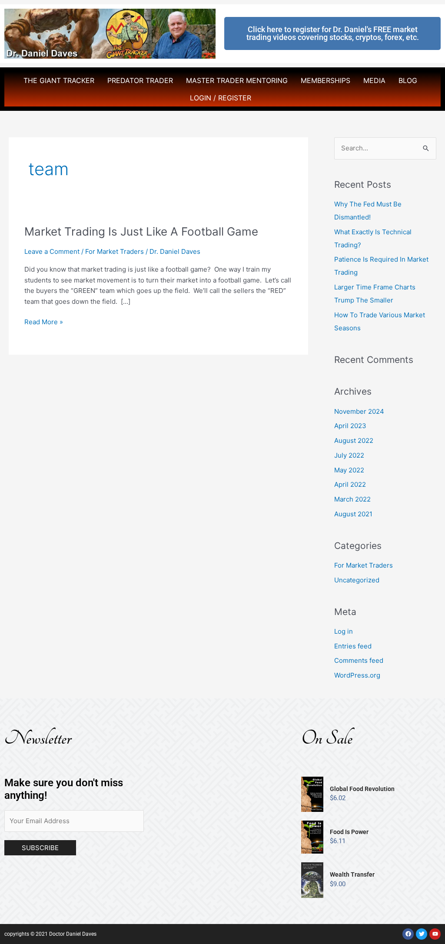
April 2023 (350, 426)
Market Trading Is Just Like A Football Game (141, 231)
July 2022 (349, 455)
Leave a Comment (52, 251)
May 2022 (349, 470)
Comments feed (358, 660)
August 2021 (353, 514)
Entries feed (353, 646)
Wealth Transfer (352, 874)
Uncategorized (356, 580)
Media (374, 80)
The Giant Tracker (58, 80)
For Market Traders (114, 251)
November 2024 (359, 411)
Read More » (43, 321)
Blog (408, 80)
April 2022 (350, 484)
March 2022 (352, 499)
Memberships (325, 80)
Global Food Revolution (362, 788)
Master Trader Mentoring (237, 80)
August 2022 (353, 440)
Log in (343, 631)
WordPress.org (357, 675)
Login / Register (220, 97)
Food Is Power (349, 831)
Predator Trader (140, 80)
